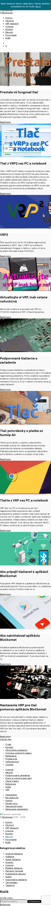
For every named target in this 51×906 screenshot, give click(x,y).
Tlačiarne (10, 885)
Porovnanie (11, 35)
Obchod (9, 20)
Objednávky (11, 794)
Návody (9, 32)
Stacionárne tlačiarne (16, 879)
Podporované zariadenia (17, 775)
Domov (9, 17)
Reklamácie (10, 755)
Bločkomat (7, 817)
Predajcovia (11, 758)
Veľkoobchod (12, 761)
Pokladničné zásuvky (15, 873)
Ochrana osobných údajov (18, 753)
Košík (7, 38)
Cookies (9, 764)
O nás (8, 744)
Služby (8, 876)
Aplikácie (9, 856)
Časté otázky (12, 781)
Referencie (10, 784)
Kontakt (9, 747)
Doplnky (9, 862)
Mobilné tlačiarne (13, 868)
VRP (7, 789)
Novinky (9, 29)
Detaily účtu (11, 803)
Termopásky (11, 882)
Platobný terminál (14, 871)
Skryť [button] (38, 6)
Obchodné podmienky (16, 750)
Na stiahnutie (11, 797)
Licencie (9, 26)
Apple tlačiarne (13, 859)
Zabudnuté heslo (13, 806)
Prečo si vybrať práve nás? (18, 778)
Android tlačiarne (14, 853)
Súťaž (8, 786)
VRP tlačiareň (12, 23)
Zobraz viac (6, 739)
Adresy (9, 800)
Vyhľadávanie (34, 901)
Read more (5, 122)
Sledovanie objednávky (16, 809)
